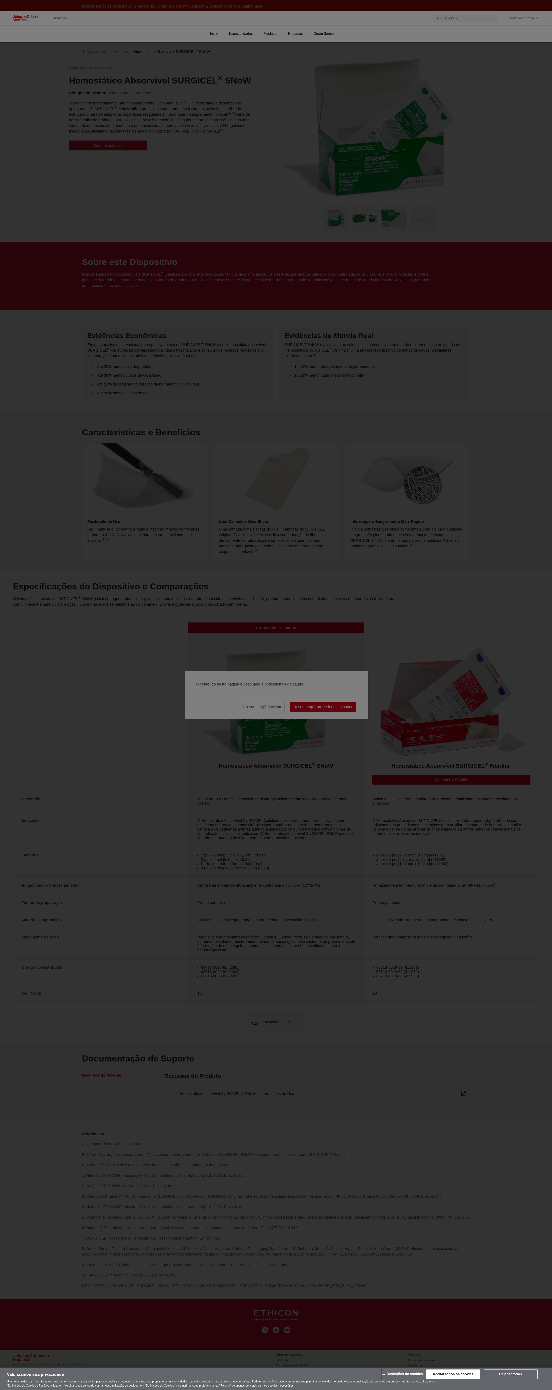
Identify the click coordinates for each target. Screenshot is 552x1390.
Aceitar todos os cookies (453, 1374)
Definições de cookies (405, 1374)
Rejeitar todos (510, 1374)
